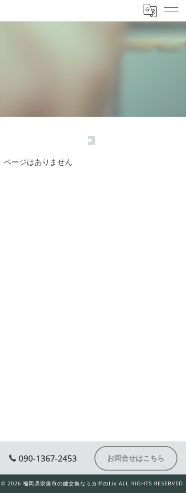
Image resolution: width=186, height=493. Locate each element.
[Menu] (171, 10)
